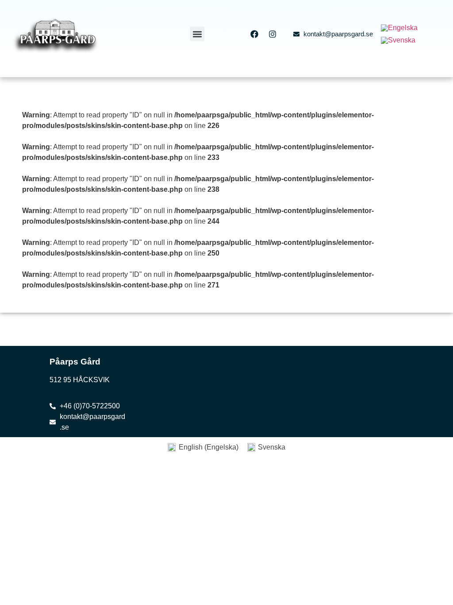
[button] (197, 34)
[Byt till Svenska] (398, 40)
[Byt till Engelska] (399, 28)
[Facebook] (254, 34)
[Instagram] (272, 34)
